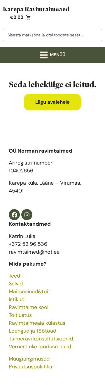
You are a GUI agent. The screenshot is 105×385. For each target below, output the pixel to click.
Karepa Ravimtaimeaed (36, 8)
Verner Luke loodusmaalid (40, 346)
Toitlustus (20, 315)
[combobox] (52, 35)
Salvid (16, 283)
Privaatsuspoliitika (30, 366)
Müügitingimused (29, 358)
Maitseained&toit (29, 291)
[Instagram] (26, 214)
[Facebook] (14, 214)
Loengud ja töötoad (32, 330)
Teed (14, 275)
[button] (52, 54)
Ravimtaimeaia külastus (37, 322)
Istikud (16, 299)
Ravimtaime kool (28, 307)
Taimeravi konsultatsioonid (41, 338)
